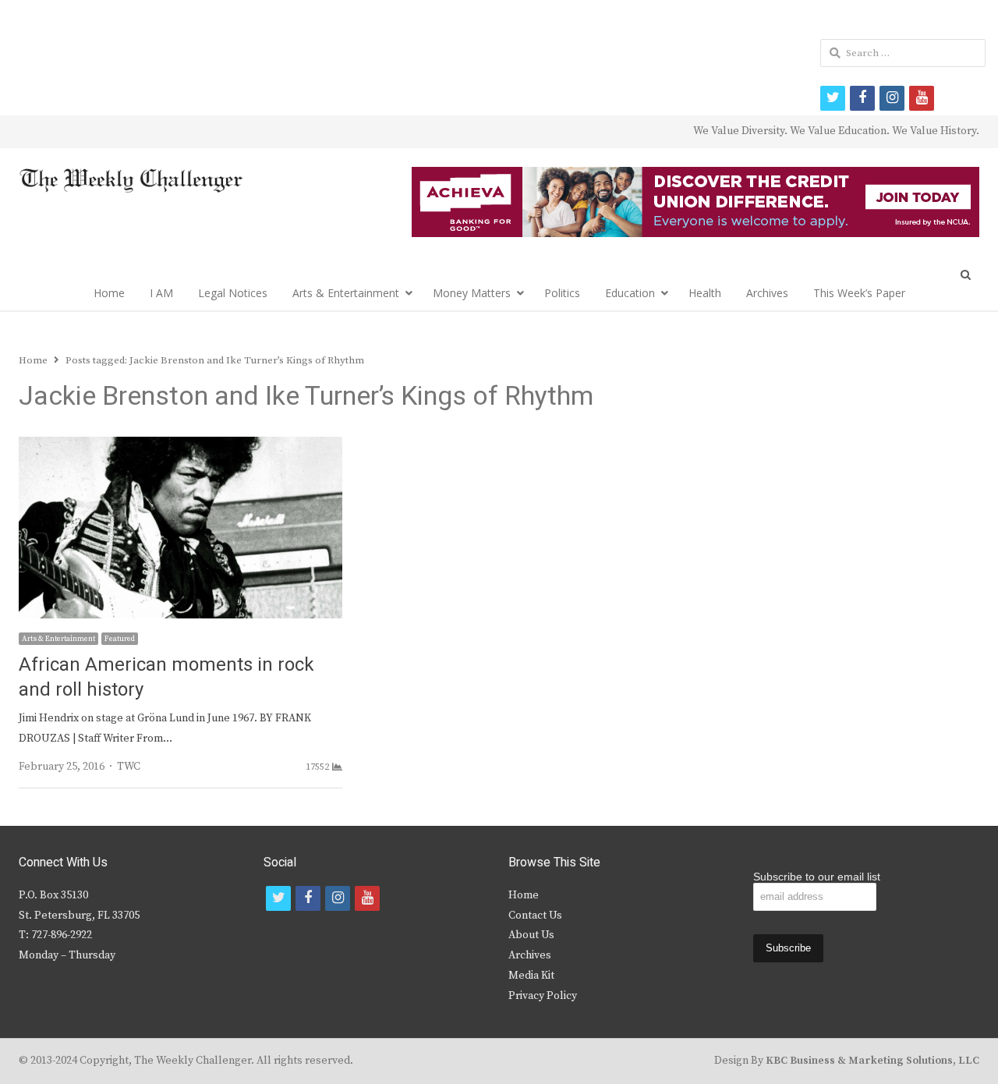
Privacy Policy (542, 996)
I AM (161, 292)
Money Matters (472, 292)
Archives (767, 292)
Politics (562, 292)
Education (630, 292)
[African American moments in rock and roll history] (180, 446)
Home (109, 292)
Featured (119, 638)
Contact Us (535, 916)
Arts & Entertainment (345, 292)
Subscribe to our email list (816, 876)
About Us (531, 935)
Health (704, 292)
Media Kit (531, 976)
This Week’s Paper (859, 292)
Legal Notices (232, 292)
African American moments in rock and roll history (166, 677)
